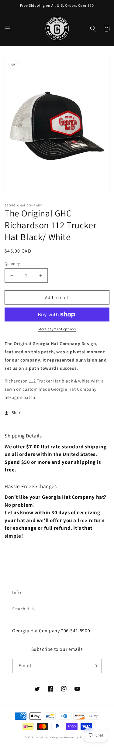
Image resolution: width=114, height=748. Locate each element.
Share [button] (17, 412)
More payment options (57, 329)
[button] (7, 28)
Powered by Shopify (76, 737)
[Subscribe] (95, 666)
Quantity (12, 263)
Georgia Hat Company (49, 737)
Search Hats (24, 608)
